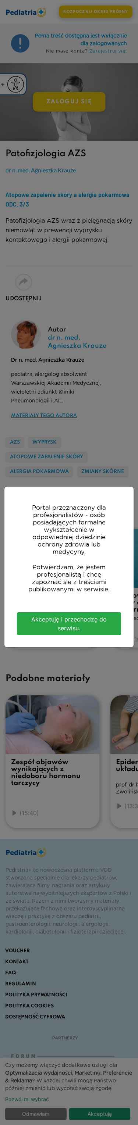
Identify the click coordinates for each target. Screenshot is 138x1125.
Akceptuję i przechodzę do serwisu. (69, 624)
